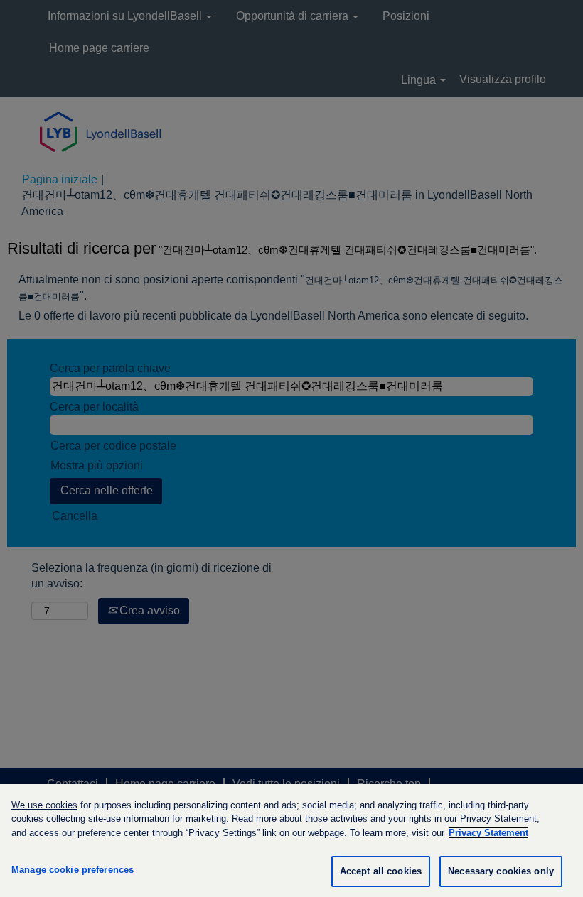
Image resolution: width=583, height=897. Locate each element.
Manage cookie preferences (72, 869)
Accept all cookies (381, 871)
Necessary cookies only (501, 871)
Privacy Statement (488, 832)
